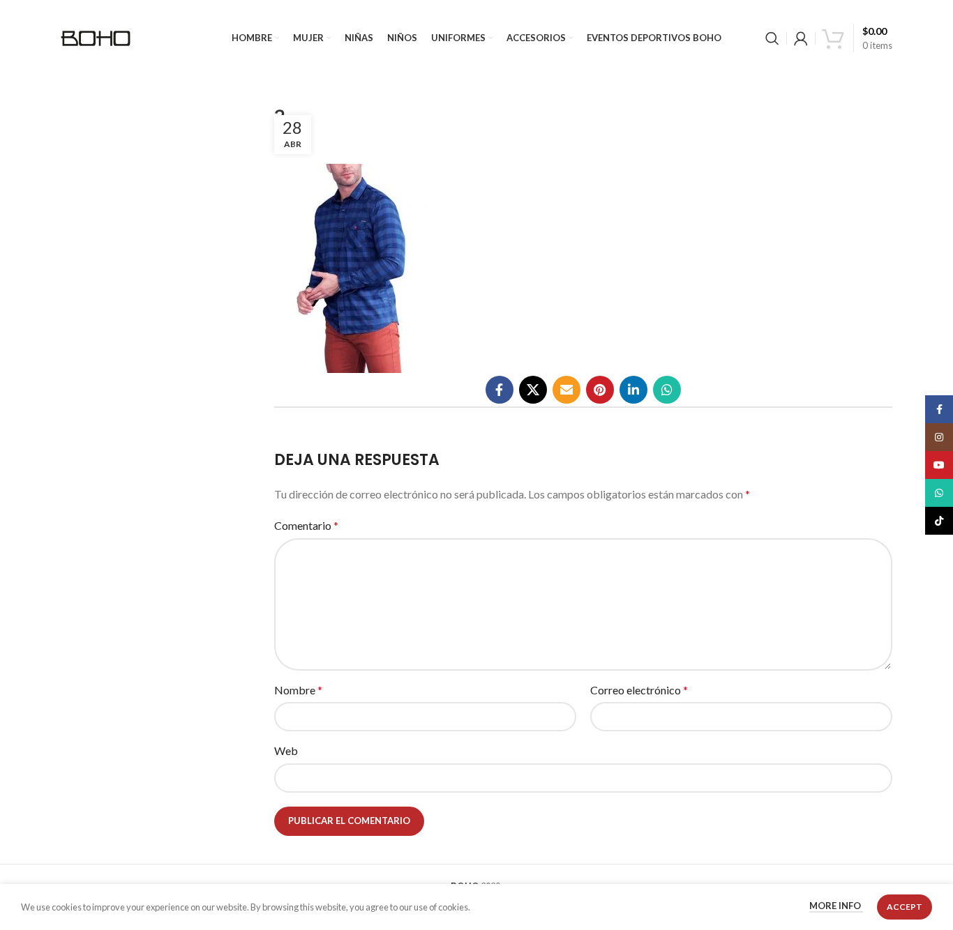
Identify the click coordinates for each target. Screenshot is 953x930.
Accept (904, 906)
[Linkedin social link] (633, 390)
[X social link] (533, 390)
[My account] (801, 38)
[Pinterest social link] (600, 390)
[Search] (772, 38)
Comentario (306, 525)
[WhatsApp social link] (667, 390)
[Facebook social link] (499, 390)
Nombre (298, 689)
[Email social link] (566, 390)
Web (286, 750)
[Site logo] (95, 36)
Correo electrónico (639, 689)
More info (836, 906)
